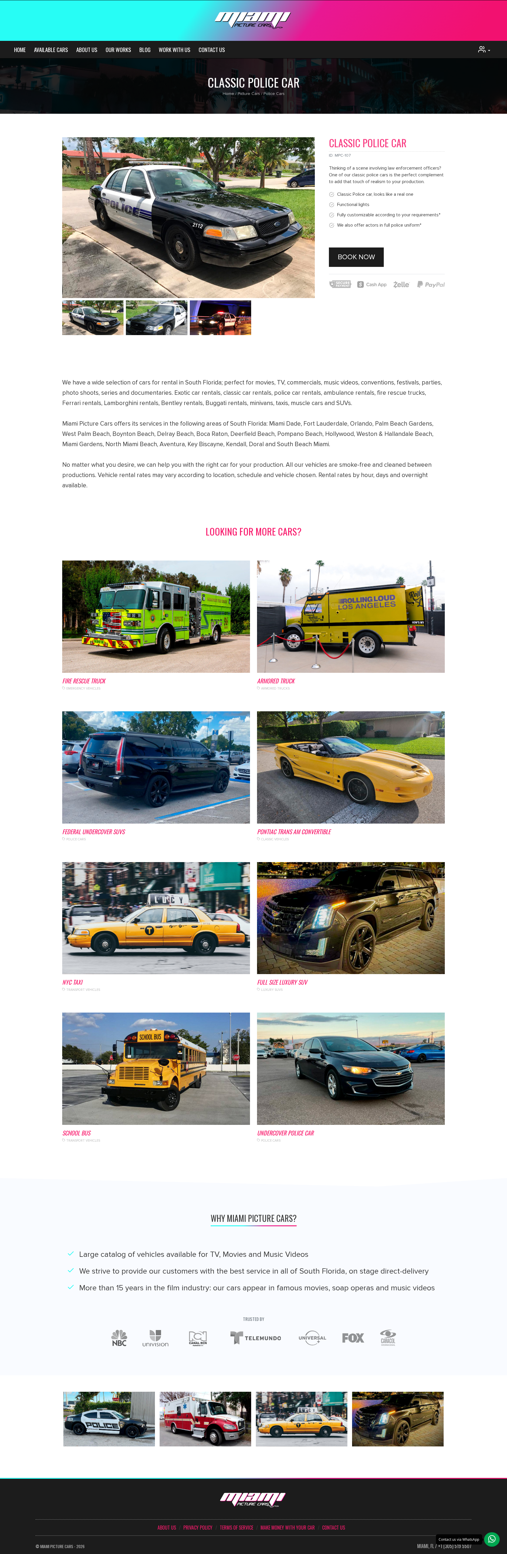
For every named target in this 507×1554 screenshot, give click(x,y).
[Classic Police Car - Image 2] (220, 317)
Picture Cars (249, 93)
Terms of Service (236, 1527)
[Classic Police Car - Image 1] (156, 317)
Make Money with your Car (288, 1527)
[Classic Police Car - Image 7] (93, 317)
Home (20, 49)
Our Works (118, 49)
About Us (86, 49)
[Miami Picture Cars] (253, 20)
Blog (145, 49)
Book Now (356, 257)
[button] (492, 1539)
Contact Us (212, 49)
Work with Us (174, 49)
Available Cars (51, 49)
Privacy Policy (197, 1527)
